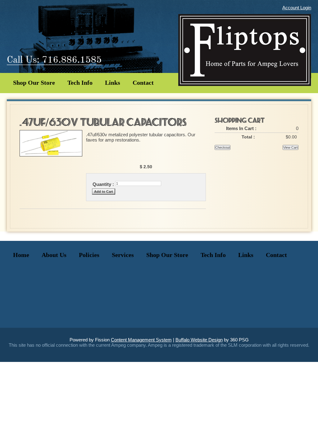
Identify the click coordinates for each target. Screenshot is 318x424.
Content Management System (141, 339)
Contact (143, 82)
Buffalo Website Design (199, 339)
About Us (54, 254)
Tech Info (80, 82)
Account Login (296, 7)
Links (112, 82)
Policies (89, 254)
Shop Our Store (34, 82)
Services (123, 254)
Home (21, 254)
